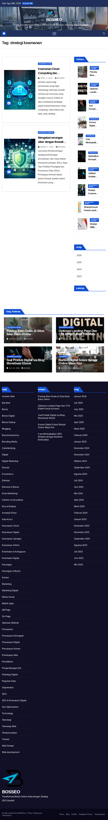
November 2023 (81, 532)
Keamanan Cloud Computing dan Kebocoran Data (48, 73)
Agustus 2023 (80, 545)
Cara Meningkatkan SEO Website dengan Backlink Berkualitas (50, 437)
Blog (67, 814)
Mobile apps (8, 603)
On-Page (6, 616)
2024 (79, 269)
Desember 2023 (81, 526)
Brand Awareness (10, 435)
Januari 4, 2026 (16, 339)
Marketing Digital (10, 590)
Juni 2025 (79, 409)
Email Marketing (10, 493)
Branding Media (9, 442)
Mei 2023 (78, 564)
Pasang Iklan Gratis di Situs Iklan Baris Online (25, 332)
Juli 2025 (78, 403)
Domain (5, 467)
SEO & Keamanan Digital (14, 700)
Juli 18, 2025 (66, 339)
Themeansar (6, 815)
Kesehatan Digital (10, 558)
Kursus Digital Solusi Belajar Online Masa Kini (78, 361)
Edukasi (6, 480)
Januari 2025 (80, 442)
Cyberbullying (8, 448)
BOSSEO (54, 19)
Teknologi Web (9, 726)
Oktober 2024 (80, 461)
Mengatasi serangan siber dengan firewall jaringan (50, 142)
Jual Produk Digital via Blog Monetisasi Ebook (25, 361)
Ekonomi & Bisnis (10, 487)
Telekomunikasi (9, 733)
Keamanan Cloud (45, 63)
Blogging (6, 429)
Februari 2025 (81, 435)
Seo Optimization (10, 707)
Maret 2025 (79, 429)
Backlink (6, 403)
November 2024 (81, 455)
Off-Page (6, 610)
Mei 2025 (78, 416)
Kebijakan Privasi (85, 814)
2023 (79, 276)
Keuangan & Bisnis (94, 67)
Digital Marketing (10, 461)
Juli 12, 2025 (66, 368)
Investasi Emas (9, 513)
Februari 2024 (81, 513)
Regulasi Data (9, 681)
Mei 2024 (78, 493)
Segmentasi (7, 687)
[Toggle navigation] (54, 33)
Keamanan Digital (10, 532)
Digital (5, 455)
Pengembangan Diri (11, 668)
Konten (5, 577)
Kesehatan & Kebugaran (14, 552)
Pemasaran (7, 629)
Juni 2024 (79, 487)
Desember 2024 (81, 448)
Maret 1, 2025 (47, 147)
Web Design (8, 746)
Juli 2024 (78, 480)
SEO (4, 694)
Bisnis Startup (8, 422)
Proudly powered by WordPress (14, 813)
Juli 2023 (78, 552)
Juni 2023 (79, 558)
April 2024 (79, 500)
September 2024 (82, 467)
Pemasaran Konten (11, 649)
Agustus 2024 (80, 474)
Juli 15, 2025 (14, 368)
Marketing (6, 584)
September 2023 (82, 539)
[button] (104, 33)
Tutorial (5, 739)
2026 (79, 255)
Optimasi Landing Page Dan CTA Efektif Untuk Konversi (78, 332)
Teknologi (90, 136)
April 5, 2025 (46, 78)
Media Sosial (8, 597)
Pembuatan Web (10, 655)
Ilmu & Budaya (9, 506)
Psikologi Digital (10, 674)
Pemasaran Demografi (13, 636)
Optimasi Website (10, 623)
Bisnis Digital (8, 416)
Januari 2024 (80, 519)
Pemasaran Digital (11, 642)
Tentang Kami (99, 814)
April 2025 (79, 422)
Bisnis (5, 409)
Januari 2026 (80, 396)
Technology (7, 713)
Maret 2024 (79, 506)
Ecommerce (7, 474)
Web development (10, 752)
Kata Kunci (7, 519)
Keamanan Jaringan (46, 132)
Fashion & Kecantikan (12, 500)
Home (61, 814)
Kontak (74, 814)
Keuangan (7, 564)
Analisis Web (8, 396)
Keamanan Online (10, 545)
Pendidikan (94, 119)
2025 (79, 262)
